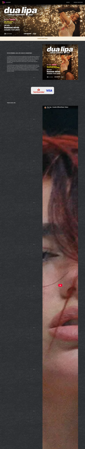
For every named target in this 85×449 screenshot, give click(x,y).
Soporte (68, 2)
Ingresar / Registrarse (78, 2)
